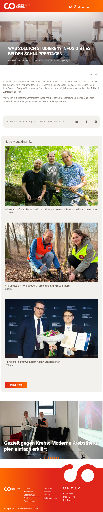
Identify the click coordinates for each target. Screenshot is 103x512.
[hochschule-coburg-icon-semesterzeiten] (75, 6)
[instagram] (64, 488)
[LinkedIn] (76, 121)
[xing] (79, 488)
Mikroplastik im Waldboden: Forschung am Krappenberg (37, 285)
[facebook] (75, 488)
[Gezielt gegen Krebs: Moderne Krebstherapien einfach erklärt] (51, 430)
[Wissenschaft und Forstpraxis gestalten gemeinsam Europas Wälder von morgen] (51, 176)
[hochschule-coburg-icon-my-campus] (70, 6)
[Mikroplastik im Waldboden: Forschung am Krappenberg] (51, 252)
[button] (44, 458)
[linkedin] (68, 488)
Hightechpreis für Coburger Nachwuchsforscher (32, 361)
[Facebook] (86, 121)
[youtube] (72, 488)
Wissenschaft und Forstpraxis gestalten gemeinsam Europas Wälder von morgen (51, 209)
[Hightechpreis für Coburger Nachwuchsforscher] (51, 328)
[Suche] (83, 7)
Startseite (12, 61)
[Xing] (95, 121)
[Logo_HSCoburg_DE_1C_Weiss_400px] (17, 4)
